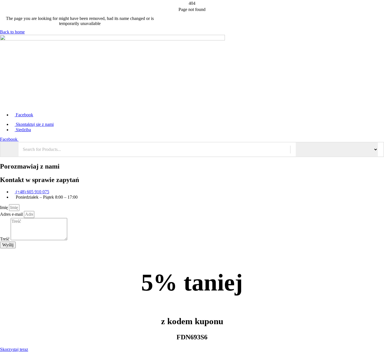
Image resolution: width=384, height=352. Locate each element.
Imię (4, 207)
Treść (5, 238)
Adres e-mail (12, 214)
